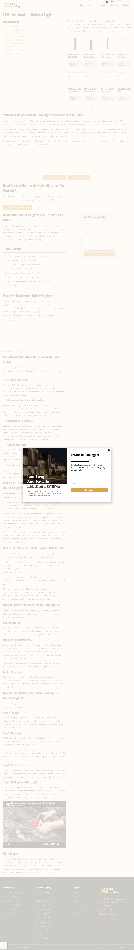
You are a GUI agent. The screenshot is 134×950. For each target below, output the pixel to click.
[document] (67, 475)
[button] (108, 450)
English (111, 1)
